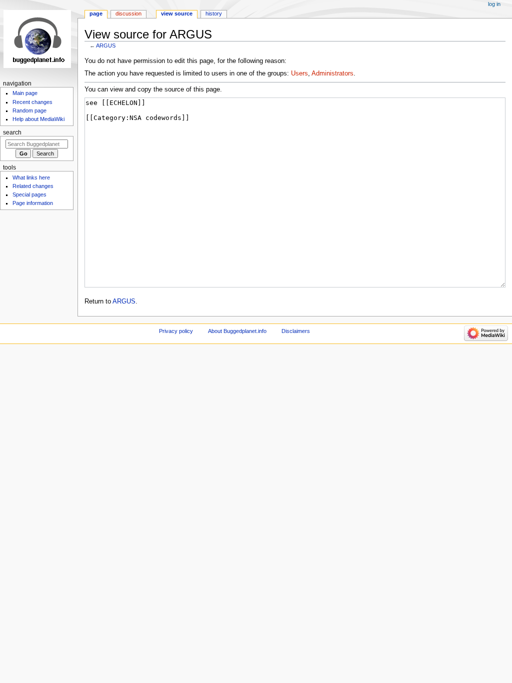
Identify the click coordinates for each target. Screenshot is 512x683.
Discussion (129, 13)
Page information (32, 203)
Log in (494, 4)
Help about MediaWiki (38, 119)
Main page (25, 93)
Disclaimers (296, 331)
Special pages (29, 195)
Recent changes (32, 102)
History (214, 13)
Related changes (33, 186)
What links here (31, 177)
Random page (29, 111)
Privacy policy (176, 331)
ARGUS (106, 45)
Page (96, 13)
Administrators (333, 73)
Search (12, 133)
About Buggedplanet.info (237, 331)
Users (299, 73)
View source (176, 13)
